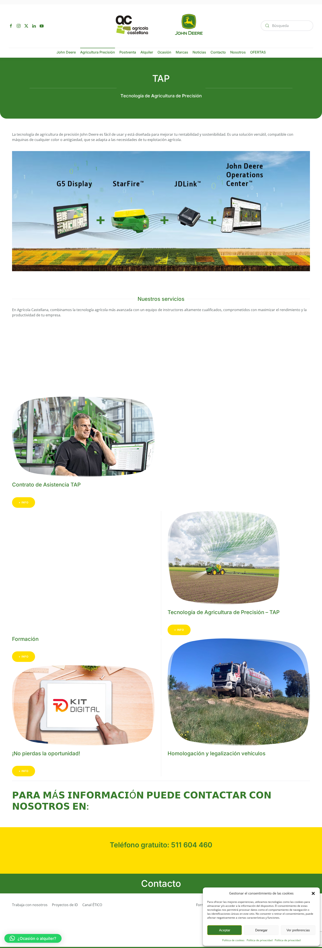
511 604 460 (191, 845)
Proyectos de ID (65, 904)
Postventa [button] (127, 52)
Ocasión (164, 52)
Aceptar (224, 930)
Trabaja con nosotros (30, 904)
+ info (23, 502)
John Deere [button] (66, 52)
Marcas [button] (182, 52)
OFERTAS (258, 52)
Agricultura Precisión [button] (97, 52)
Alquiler (146, 52)
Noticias (199, 52)
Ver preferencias (298, 930)
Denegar (261, 930)
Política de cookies (233, 940)
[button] (313, 893)
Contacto (218, 52)
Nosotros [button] (238, 52)
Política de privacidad (259, 940)
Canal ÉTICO (92, 904)
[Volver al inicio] (161, 25)
